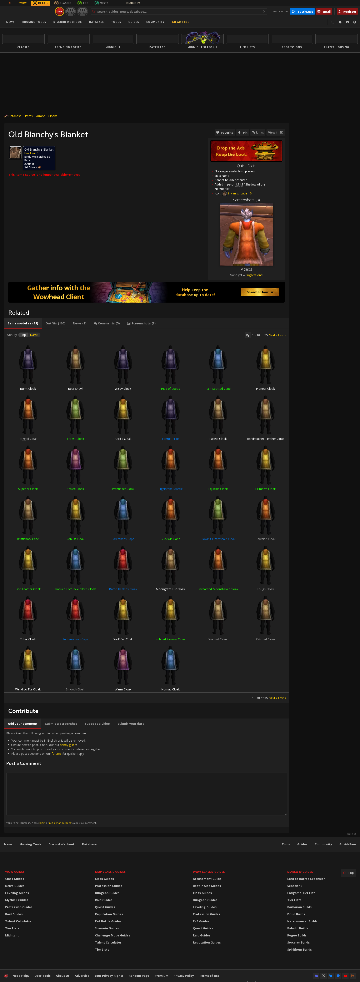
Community (155, 22)
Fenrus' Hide (170, 439)
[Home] (28, 11)
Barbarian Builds (299, 907)
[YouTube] (345, 976)
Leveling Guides (17, 893)
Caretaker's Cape (122, 539)
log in (42, 822)
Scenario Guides (107, 928)
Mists (104, 3)
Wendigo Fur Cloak (28, 689)
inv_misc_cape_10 (239, 193)
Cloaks (52, 116)
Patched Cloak (265, 639)
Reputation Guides (109, 914)
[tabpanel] (146, 516)
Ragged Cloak (28, 439)
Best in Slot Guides (207, 886)
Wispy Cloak (123, 389)
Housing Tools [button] (34, 22)
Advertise (82, 976)
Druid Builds (296, 914)
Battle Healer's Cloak (123, 589)
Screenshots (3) (246, 199)
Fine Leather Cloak (28, 589)
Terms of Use (209, 976)
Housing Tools (30, 844)
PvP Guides (201, 921)
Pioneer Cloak (265, 389)
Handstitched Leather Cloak (265, 439)
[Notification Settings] (340, 22)
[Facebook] (338, 976)
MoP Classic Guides (110, 872)
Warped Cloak (218, 639)
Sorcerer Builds (298, 942)
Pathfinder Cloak (123, 489)
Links (260, 132)
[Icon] (15, 152)
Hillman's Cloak (265, 489)
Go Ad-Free (180, 22)
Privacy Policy (184, 976)
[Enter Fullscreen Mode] (333, 22)
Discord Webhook (67, 22)
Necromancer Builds (302, 921)
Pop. (23, 335)
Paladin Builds (297, 928)
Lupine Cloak (218, 439)
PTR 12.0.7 (82, 11)
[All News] (9, 3)
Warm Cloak (123, 689)
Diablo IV (137, 3)
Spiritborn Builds (299, 949)
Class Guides (14, 879)
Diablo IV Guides (300, 872)
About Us (63, 976)
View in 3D (275, 132)
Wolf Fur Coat (123, 639)
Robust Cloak (75, 539)
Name (34, 335)
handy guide (68, 745)
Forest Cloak (75, 439)
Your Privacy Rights (109, 976)
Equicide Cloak (218, 489)
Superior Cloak (28, 489)
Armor (40, 116)
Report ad (351, 834)
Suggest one (254, 275)
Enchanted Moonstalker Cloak (218, 589)
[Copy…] (248, 335)
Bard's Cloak (123, 439)
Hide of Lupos (170, 389)
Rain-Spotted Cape (218, 389)
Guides (133, 22)
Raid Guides (14, 914)
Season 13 (294, 886)
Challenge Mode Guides (112, 935)
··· (115, 3)
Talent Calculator (18, 921)
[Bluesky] (331, 976)
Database (96, 22)
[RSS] (353, 976)
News (10, 22)
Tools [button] (116, 22)
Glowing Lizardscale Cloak (217, 539)
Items (29, 116)
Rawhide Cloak (265, 539)
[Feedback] (347, 22)
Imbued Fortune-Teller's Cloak (75, 589)
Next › (273, 335)
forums (56, 754)
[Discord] (316, 976)
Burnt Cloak (28, 389)
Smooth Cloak (75, 689)
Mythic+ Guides (16, 900)
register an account (60, 822)
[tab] (23, 323)
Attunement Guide (207, 879)
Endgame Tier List (301, 893)
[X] (323, 976)
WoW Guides (15, 872)
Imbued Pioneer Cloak (170, 639)
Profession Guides (18, 907)
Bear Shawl (75, 389)
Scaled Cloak (75, 489)
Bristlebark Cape (28, 539)
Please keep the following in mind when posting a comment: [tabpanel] (54, 777)
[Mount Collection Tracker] (146, 292)
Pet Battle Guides (108, 921)
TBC (85, 3)
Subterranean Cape (75, 639)
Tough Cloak (265, 589)
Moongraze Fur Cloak (170, 589)
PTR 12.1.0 (70, 11)
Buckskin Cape (170, 539)
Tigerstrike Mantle (170, 489)
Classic (65, 3)
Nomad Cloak (170, 689)
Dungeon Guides (107, 893)
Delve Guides (15, 886)
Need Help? (20, 976)
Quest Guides (105, 907)
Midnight (12, 935)
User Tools (43, 976)
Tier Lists (12, 928)
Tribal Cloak (28, 639)
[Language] (355, 22)
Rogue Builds (297, 935)
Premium (161, 976)
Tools (286, 844)
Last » (282, 335)
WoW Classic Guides (209, 872)
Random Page (139, 976)
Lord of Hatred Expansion (306, 879)
